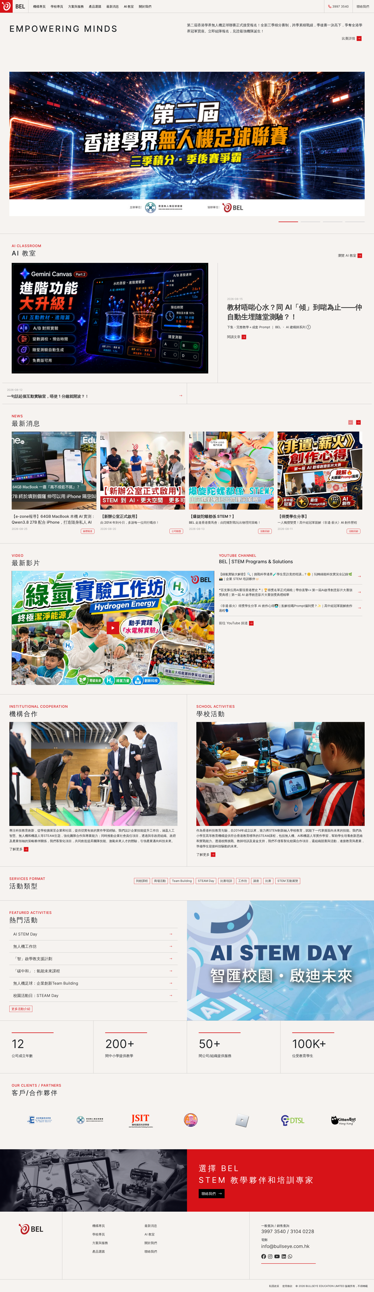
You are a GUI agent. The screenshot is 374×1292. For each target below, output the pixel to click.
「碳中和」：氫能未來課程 (36, 971)
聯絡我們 (363, 6)
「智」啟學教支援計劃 (32, 958)
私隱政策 (274, 1286)
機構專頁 (39, 6)
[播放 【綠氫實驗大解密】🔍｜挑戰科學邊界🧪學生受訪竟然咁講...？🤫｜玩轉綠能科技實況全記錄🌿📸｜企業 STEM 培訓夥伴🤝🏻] (113, 628)
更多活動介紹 (20, 1009)
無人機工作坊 (25, 946)
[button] (288, 222)
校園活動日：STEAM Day (35, 995)
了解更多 (16, 849)
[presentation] (351, 422)
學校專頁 (57, 6)
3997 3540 (340, 6)
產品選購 (95, 6)
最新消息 (112, 6)
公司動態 (176, 531)
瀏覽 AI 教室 (347, 255)
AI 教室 (129, 6)
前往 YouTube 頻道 (233, 623)
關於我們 (145, 6)
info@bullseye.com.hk (285, 1246)
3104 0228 (302, 1231)
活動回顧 (265, 531)
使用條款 (287, 1286)
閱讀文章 (233, 337)
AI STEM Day (25, 934)
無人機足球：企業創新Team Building (45, 983)
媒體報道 (87, 531)
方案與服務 (76, 6)
